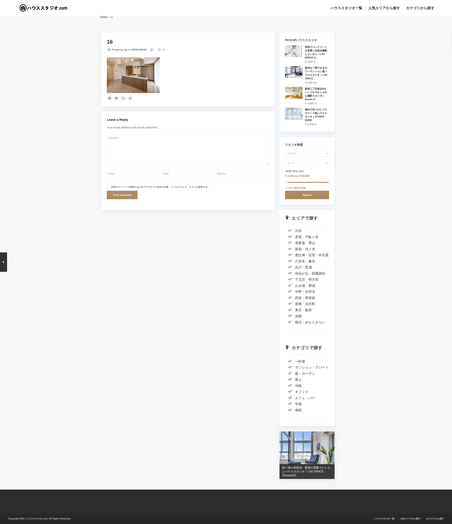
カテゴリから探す (420, 8)
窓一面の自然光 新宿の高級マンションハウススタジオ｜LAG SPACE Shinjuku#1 (306, 471)
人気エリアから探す (384, 8)
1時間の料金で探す (295, 171)
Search (307, 194)
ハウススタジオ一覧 (346, 8)
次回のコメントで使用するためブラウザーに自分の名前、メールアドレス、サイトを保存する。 (160, 187)
